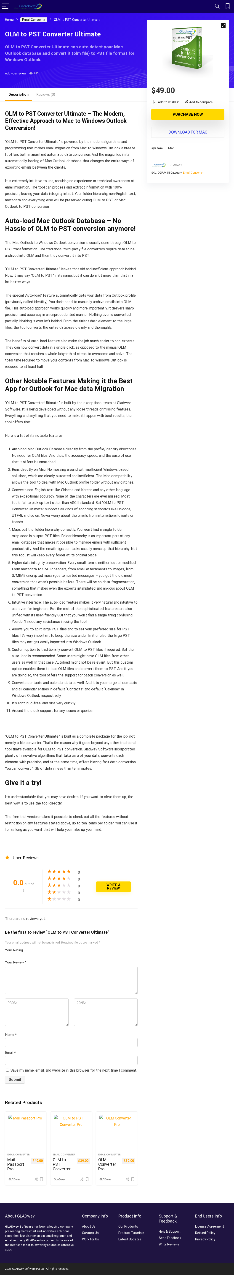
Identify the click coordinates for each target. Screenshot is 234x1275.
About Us (89, 1226)
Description (18, 94)
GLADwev (176, 165)
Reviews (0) (45, 94)
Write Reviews (169, 1244)
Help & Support (170, 1231)
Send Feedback (170, 1238)
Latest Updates (129, 1239)
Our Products (128, 1226)
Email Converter (33, 20)
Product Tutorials (131, 1233)
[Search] (217, 6)
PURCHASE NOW (188, 114)
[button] (223, 25)
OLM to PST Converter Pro (62, 1166)
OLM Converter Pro (107, 1164)
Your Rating (14, 950)
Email (10, 1053)
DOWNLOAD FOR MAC (188, 132)
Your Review (15, 962)
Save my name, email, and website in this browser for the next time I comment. (74, 1070)
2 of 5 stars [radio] (30, 949)
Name (11, 1035)
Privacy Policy (205, 1239)
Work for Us (90, 1239)
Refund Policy (205, 1233)
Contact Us (90, 1233)
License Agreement (209, 1226)
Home (9, 20)
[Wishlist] (227, 6)
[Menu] (5, 6)
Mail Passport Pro (15, 1164)
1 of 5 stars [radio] (28, 949)
